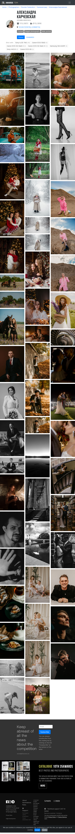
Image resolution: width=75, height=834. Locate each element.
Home (4, 7)
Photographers (14, 7)
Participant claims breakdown (25, 814)
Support (25, 810)
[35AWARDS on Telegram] (13, 802)
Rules (24, 805)
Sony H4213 (12, 49)
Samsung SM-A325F (58, 46)
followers (24, 24)
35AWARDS (30, 37)
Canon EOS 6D (27, 49)
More (42, 785)
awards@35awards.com (23, 753)
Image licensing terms (11, 818)
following (37, 24)
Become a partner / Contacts (53, 813)
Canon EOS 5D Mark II (16, 46)
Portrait (20, 31)
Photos (20, 37)
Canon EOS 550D (39, 43)
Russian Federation (28, 7)
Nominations (26, 802)
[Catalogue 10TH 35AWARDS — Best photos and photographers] (15, 771)
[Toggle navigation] (69, 2)
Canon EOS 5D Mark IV (38, 46)
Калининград (42, 7)
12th (16, 2)
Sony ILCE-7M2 (22, 43)
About (24, 800)
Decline (44, 830)
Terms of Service (62, 817)
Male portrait (46, 31)
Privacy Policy (9, 815)
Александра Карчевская (58, 7)
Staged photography (32, 31)
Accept (37, 830)
